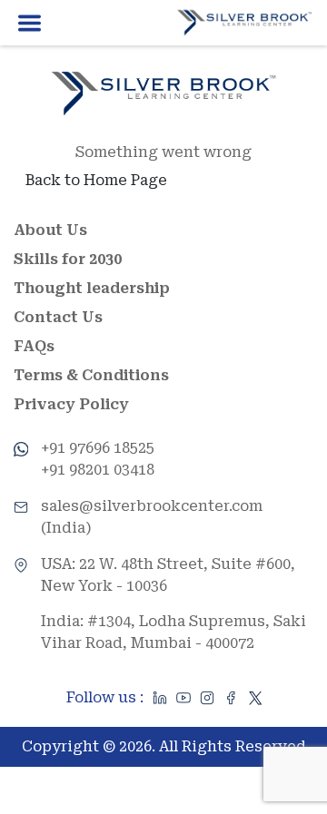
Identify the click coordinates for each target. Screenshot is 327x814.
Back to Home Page (96, 180)
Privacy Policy (71, 404)
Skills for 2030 (68, 259)
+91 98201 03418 (97, 469)
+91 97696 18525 (97, 447)
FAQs (34, 346)
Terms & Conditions (91, 375)
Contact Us (58, 317)
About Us (50, 230)
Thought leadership (92, 288)
